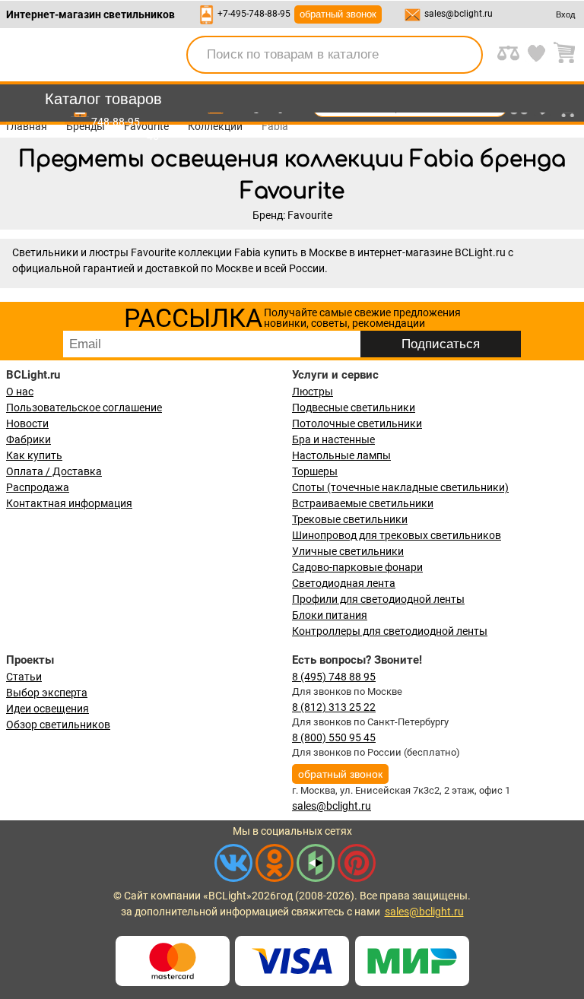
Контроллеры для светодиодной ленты (389, 631)
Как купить (34, 455)
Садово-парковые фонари (357, 567)
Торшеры (315, 471)
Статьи (24, 677)
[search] (462, 54)
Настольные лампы (341, 455)
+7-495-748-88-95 (253, 13)
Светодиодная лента (343, 583)
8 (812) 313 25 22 (334, 707)
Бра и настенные (333, 439)
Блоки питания (329, 615)
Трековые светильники (350, 519)
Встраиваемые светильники (362, 503)
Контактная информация (69, 503)
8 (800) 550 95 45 (334, 737)
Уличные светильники (348, 551)
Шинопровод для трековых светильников (396, 535)
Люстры (312, 391)
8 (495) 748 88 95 (334, 677)
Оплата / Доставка (54, 471)
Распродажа (37, 487)
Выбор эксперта (46, 693)
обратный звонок (338, 14)
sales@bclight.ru (458, 13)
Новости (27, 423)
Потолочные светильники (357, 423)
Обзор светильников (58, 724)
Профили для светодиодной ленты (378, 599)
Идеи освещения (47, 708)
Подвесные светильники (353, 407)
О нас (19, 391)
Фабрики (28, 439)
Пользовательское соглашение (84, 407)
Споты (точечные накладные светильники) (400, 487)
